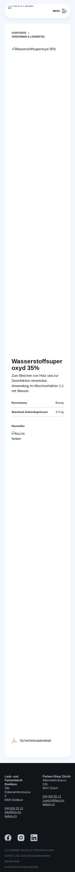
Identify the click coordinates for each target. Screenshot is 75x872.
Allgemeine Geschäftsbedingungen (29, 850)
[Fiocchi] (20, 581)
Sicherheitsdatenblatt (35, 741)
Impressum (12, 861)
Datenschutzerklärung (21, 867)
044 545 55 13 (52, 796)
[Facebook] (8, 837)
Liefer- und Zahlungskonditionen (28, 856)
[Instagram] (21, 837)
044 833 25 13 (14, 808)
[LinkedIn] (34, 837)
